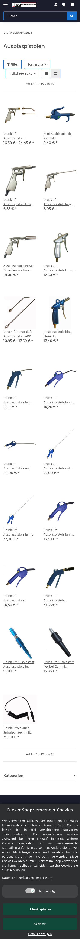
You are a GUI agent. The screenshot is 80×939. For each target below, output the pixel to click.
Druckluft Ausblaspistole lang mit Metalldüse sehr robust (58, 400)
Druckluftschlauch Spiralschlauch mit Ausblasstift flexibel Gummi (17, 730)
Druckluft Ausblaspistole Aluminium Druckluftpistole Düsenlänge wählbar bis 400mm (18, 136)
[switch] (30, 890)
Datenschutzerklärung (18, 878)
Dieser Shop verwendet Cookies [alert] (40, 810)
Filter (14, 64)
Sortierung (35, 64)
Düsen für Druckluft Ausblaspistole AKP (17, 334)
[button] (56, 4)
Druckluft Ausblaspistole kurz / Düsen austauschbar (58, 268)
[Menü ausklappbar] (5, 2)
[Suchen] (72, 15)
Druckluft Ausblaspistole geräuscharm (13, 598)
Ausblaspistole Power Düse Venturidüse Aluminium (18, 268)
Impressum (44, 878)
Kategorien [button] (13, 776)
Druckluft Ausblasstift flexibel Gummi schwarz (59, 664)
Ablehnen (40, 924)
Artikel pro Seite (20, 73)
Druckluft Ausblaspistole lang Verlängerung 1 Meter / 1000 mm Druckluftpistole (19, 532)
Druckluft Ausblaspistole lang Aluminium (57, 202)
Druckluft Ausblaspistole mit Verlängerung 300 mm (19, 466)
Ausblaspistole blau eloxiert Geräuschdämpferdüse (60, 334)
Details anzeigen (40, 934)
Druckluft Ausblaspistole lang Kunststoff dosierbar (18, 400)
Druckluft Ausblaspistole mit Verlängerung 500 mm (59, 466)
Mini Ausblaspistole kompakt (58, 136)
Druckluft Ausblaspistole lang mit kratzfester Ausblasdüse (57, 532)
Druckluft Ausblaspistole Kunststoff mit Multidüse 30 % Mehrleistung (55, 598)
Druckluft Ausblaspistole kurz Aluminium (17, 202)
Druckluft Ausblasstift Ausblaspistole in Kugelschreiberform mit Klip (18, 664)
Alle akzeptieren (40, 909)
